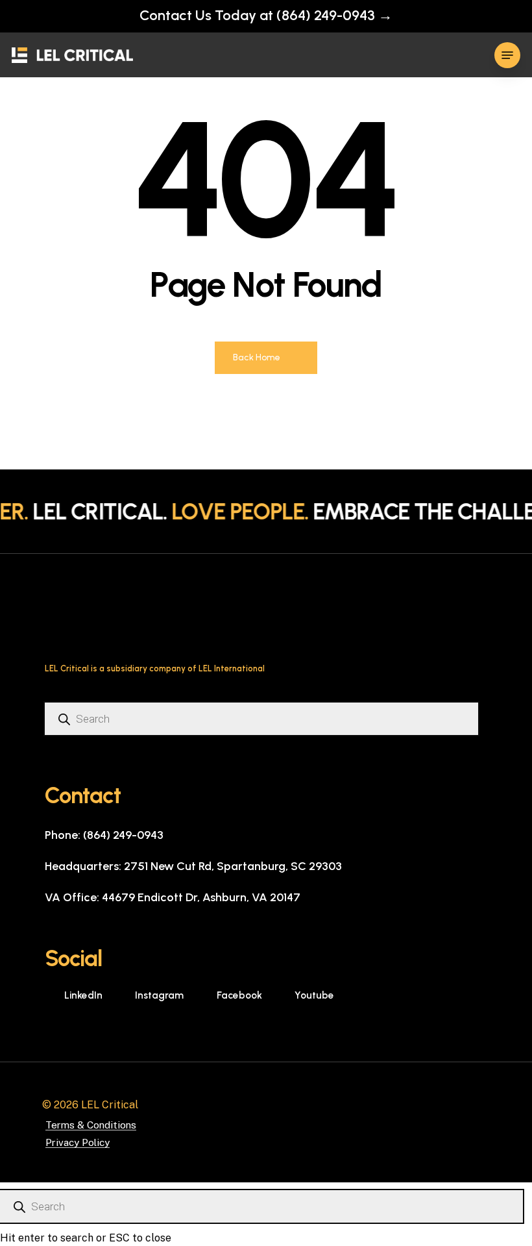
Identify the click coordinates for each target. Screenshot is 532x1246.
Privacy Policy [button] (77, 1142)
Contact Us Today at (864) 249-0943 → (266, 15)
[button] (507, 55)
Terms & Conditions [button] (90, 1124)
